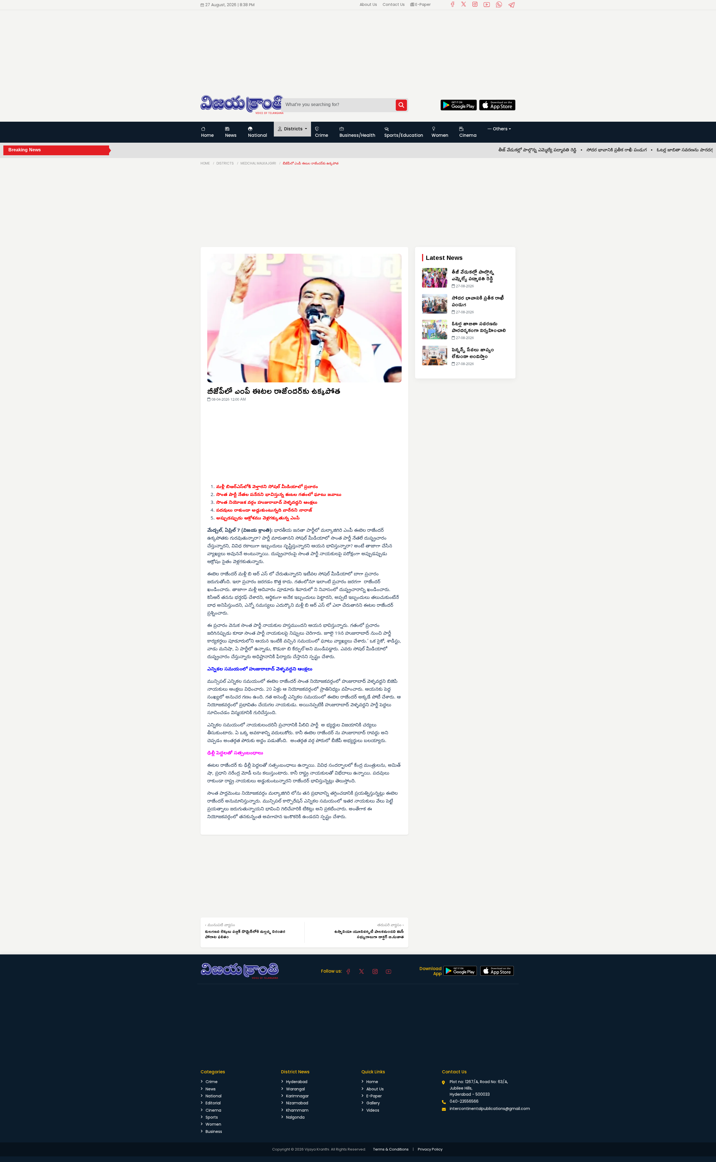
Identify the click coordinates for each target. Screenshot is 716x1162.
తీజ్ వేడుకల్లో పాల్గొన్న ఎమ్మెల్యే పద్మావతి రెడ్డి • (511, 150)
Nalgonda (295, 1117)
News (231, 135)
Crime (321, 135)
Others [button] (500, 129)
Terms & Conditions (391, 1149)
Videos (372, 1110)
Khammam (297, 1110)
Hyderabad (296, 1082)
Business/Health (357, 135)
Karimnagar (297, 1096)
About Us (368, 4)
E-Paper (422, 4)
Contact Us (394, 4)
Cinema (468, 135)
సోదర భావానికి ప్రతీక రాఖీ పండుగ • (590, 150)
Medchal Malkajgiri (258, 163)
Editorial (213, 1103)
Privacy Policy (430, 1149)
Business (214, 1131)
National (257, 135)
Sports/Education (403, 135)
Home (207, 135)
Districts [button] (293, 129)
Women (440, 135)
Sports (212, 1117)
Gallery (373, 1103)
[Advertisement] (168, 49)
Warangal (295, 1089)
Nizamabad (297, 1103)
